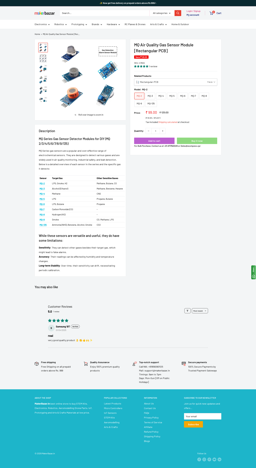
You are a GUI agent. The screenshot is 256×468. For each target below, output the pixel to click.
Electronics (41, 24)
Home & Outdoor (180, 24)
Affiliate (148, 427)
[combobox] (175, 82)
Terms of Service (153, 422)
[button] (141, 66)
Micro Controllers (113, 408)
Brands (95, 24)
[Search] (178, 13)
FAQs (146, 412)
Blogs (147, 441)
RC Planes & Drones (135, 24)
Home (37, 34)
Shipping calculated (167, 122)
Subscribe (193, 424)
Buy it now (197, 140)
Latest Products (112, 403)
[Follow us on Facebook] (199, 459)
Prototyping (77, 24)
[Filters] (187, 310)
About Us (149, 403)
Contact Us (150, 408)
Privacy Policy (151, 417)
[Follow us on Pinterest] (209, 459)
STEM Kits (109, 417)
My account (193, 14)
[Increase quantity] (162, 131)
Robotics (59, 24)
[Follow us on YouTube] (214, 459)
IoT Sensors (110, 412)
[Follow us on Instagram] (204, 459)
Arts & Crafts (157, 24)
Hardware (112, 24)
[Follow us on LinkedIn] (219, 459)
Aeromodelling (111, 422)
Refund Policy (151, 431)
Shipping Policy (152, 436)
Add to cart (154, 140)
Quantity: (139, 130)
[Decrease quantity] (148, 131)
